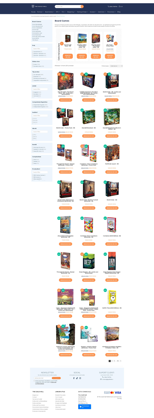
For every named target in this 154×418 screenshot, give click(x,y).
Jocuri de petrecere (37, 26)
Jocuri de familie (36, 31)
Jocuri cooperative (37, 27)
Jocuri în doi (35, 29)
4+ (34, 136)
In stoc (35, 64)
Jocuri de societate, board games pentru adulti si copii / (44, 16)
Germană (36, 96)
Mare (35, 163)
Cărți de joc (35, 40)
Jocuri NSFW (35, 38)
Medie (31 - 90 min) (38, 149)
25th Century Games (39, 175)
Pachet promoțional (39, 78)
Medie (35, 161)
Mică (35, 159)
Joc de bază (37, 74)
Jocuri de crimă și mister (38, 36)
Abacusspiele (37, 179)
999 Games (37, 177)
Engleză (36, 92)
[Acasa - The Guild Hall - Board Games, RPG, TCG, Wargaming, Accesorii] (39, 6)
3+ (34, 134)
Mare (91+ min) (37, 151)
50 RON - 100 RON (38, 53)
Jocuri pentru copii (37, 33)
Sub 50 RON (37, 51)
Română (36, 94)
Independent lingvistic (39, 106)
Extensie (36, 76)
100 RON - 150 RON (38, 55)
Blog (118, 12)
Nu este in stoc (37, 66)
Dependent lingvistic (39, 104)
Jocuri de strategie (37, 24)
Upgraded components (40, 80)
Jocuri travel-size (36, 34)
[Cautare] (82, 6)
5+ (34, 138)
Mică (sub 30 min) (38, 147)
